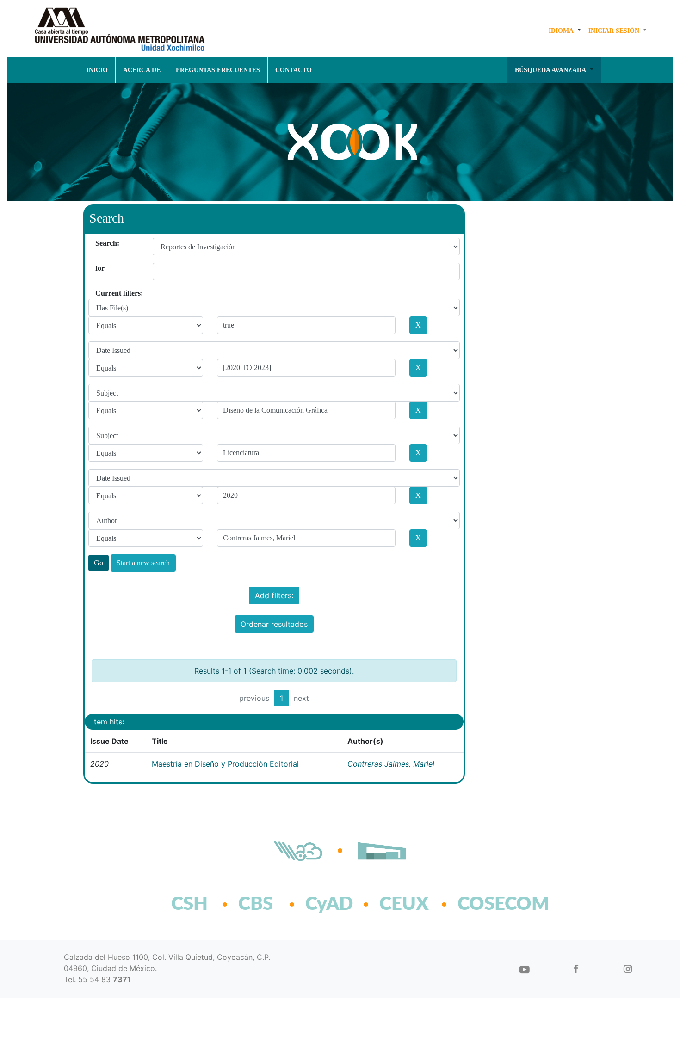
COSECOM (483, 904)
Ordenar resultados (274, 624)
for (98, 268)
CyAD (329, 904)
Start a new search (143, 563)
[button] (565, 30)
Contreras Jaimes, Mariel (390, 763)
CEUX (404, 904)
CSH (189, 904)
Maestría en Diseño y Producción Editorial (225, 763)
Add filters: (274, 595)
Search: (98, 243)
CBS (255, 904)
